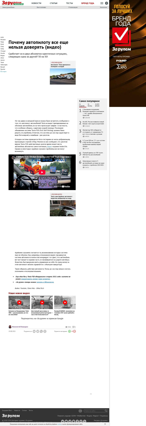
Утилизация (72, 7)
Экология (103, 7)
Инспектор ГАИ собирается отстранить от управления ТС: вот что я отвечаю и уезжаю (93, 132)
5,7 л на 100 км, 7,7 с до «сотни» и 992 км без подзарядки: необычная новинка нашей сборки (94, 143)
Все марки (3, 71)
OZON (73, 416)
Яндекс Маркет (93, 416)
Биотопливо (41, 7)
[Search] (106, 411)
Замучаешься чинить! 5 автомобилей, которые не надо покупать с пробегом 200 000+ (93, 163)
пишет (49, 146)
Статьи (53, 3)
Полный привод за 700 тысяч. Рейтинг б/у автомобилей (93, 154)
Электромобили (8, 7)
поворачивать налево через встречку (35, 279)
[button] (105, 424)
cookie (59, 424)
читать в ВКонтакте (45, 282)
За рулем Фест (7, 410)
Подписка (104, 416)
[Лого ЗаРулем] (11, 3)
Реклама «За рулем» (101, 420)
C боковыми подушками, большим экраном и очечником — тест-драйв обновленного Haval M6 (93, 112)
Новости (36, 3)
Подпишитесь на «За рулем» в (42, 318)
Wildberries (81, 416)
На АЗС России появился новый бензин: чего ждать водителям (93, 123)
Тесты (69, 3)
